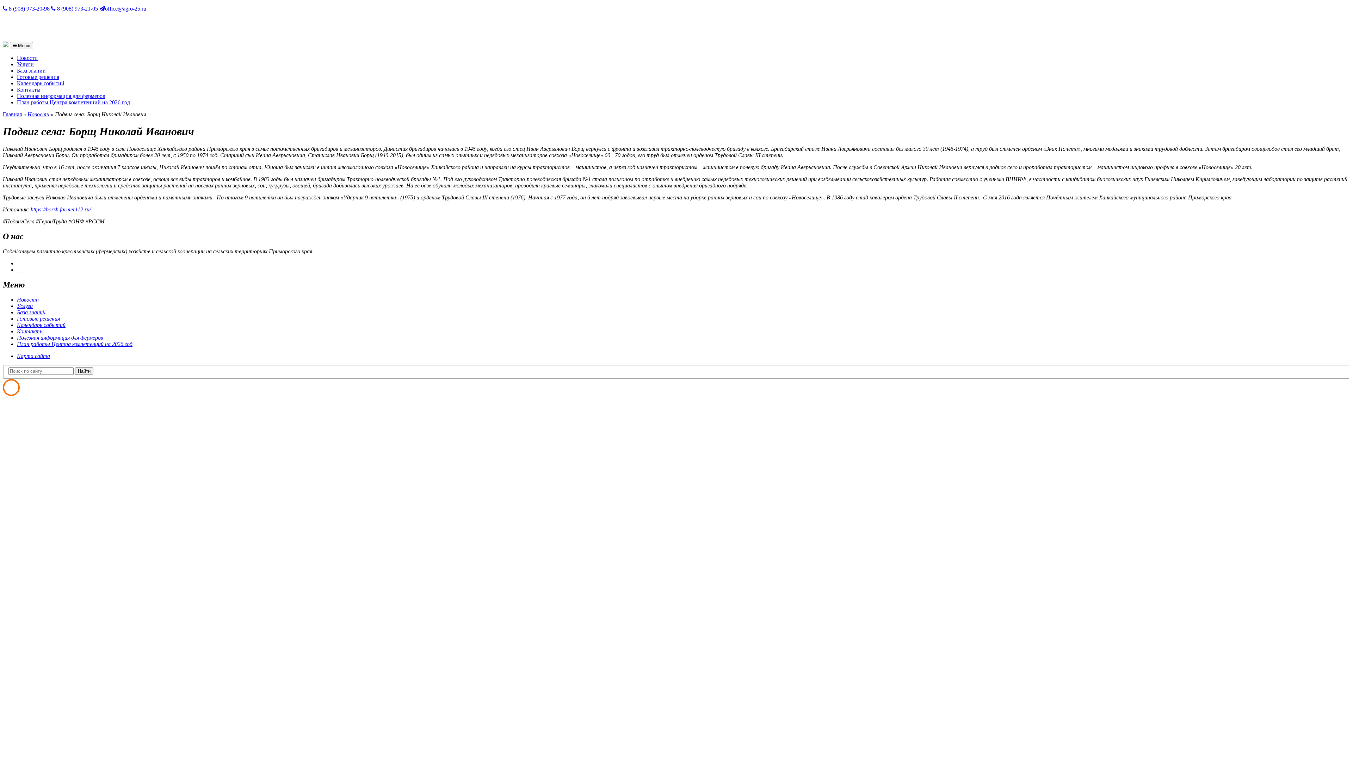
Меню (23, 45)
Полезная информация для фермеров (61, 96)
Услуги (25, 64)
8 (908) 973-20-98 (28, 9)
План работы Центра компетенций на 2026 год (73, 102)
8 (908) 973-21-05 (77, 9)
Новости (27, 58)
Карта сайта (33, 356)
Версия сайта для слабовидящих (41, 21)
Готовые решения (38, 77)
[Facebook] (19, 270)
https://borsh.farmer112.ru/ (61, 209)
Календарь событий (40, 83)
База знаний (31, 71)
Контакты (29, 90)
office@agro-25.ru (125, 9)
